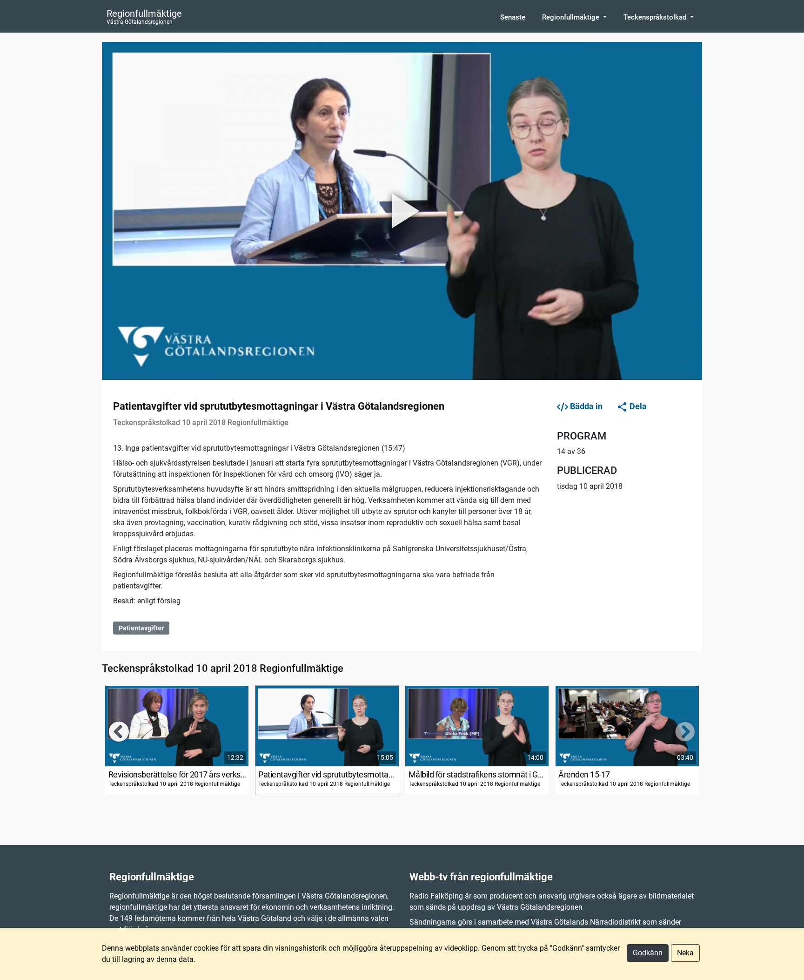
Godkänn (648, 952)
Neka (685, 952)
